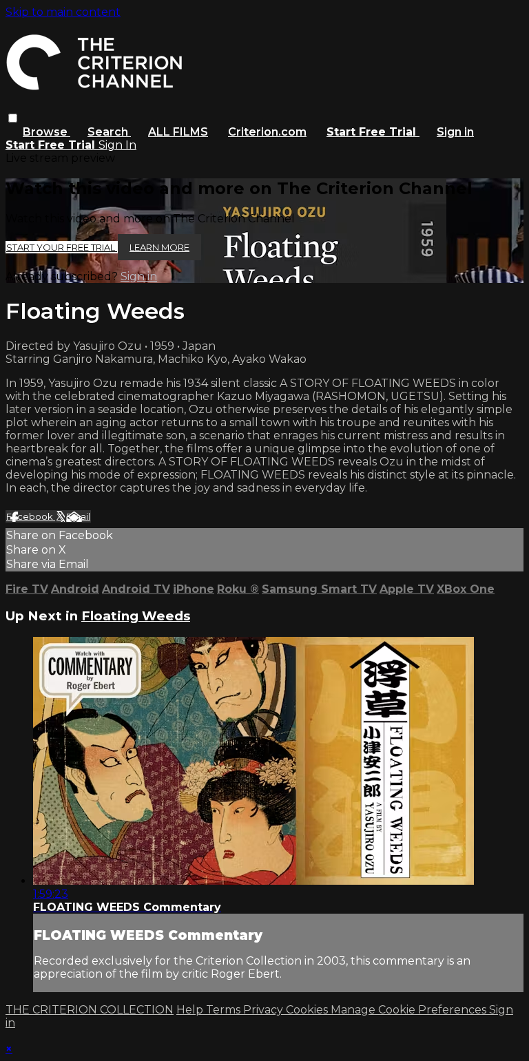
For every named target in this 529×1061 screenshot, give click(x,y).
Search (109, 131)
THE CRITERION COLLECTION (90, 1009)
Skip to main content (63, 12)
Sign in (455, 131)
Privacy (264, 1009)
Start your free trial (61, 247)
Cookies (308, 1009)
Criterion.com (267, 131)
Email (78, 516)
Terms (224, 1009)
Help (191, 1009)
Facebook (30, 516)
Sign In (117, 144)
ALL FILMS (178, 131)
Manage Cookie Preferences (410, 1009)
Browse (46, 131)
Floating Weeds (135, 616)
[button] (12, 118)
